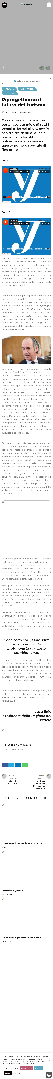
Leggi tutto (17, 1073)
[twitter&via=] (3, 57)
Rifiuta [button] (7, 1073)
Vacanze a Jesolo (12, 890)
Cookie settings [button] (11, 1068)
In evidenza (10, 93)
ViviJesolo (11, 113)
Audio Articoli (27, 89)
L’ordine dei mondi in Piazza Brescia (24, 843)
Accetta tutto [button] (26, 1068)
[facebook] (3, 62)
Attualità (9, 89)
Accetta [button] (38, 1068)
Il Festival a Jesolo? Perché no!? (21, 937)
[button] (49, 1075)
